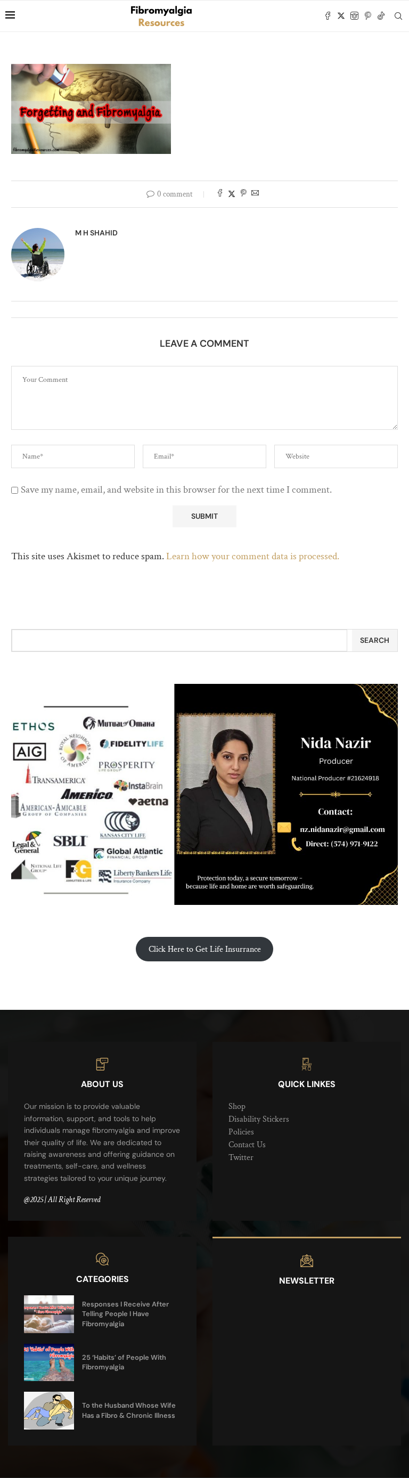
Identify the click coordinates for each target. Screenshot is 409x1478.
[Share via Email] (255, 194)
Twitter (240, 1157)
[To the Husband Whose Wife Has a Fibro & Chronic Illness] (49, 1411)
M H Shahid (96, 233)
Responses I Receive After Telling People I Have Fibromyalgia (125, 1314)
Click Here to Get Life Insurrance (205, 949)
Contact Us (247, 1144)
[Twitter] (341, 16)
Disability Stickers (258, 1119)
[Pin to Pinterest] (243, 194)
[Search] (398, 16)
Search (374, 640)
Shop (237, 1106)
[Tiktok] (381, 16)
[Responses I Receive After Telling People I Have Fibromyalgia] (49, 1314)
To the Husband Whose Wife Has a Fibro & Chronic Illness (129, 1410)
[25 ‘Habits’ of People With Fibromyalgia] (49, 1363)
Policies (241, 1132)
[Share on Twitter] (231, 194)
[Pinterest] (368, 16)
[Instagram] (354, 16)
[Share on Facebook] (220, 194)
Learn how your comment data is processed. (252, 556)
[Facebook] (328, 16)
